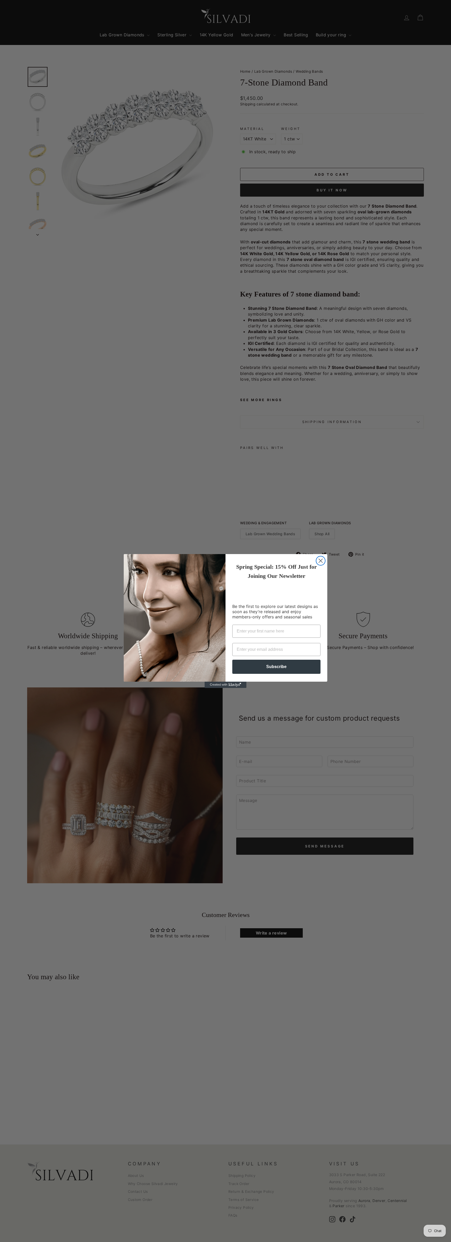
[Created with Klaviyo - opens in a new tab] (225, 685)
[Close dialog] (320, 560)
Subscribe (276, 666)
